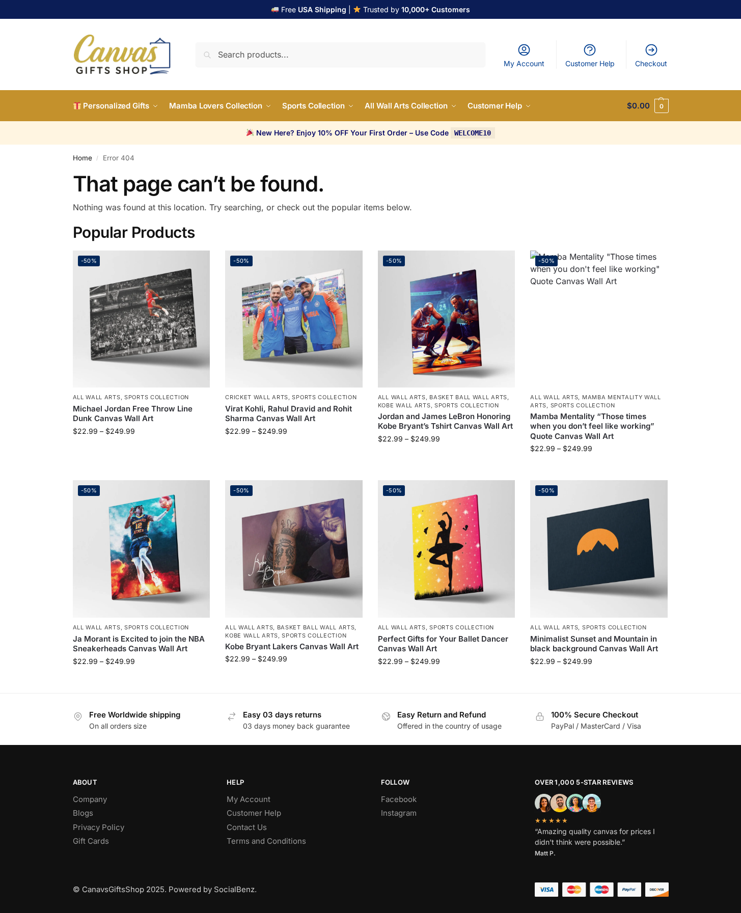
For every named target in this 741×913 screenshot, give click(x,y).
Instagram (399, 813)
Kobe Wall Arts (404, 405)
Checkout (651, 63)
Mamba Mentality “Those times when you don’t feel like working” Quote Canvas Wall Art (592, 426)
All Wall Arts (97, 397)
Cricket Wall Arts (256, 397)
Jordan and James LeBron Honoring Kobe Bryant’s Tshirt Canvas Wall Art (445, 421)
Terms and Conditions (266, 841)
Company (90, 799)
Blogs (83, 813)
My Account (524, 63)
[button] (647, 106)
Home (82, 158)
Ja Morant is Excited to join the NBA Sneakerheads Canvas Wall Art (139, 644)
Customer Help (590, 63)
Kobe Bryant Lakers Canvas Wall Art (292, 646)
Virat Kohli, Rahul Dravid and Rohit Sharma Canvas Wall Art (288, 414)
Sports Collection (156, 397)
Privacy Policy (98, 827)
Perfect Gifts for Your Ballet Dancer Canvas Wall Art (443, 644)
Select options (141, 452)
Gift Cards (91, 841)
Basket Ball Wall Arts (468, 397)
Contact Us (247, 827)
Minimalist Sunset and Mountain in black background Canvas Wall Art (594, 644)
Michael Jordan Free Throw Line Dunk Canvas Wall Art (133, 414)
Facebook (399, 799)
